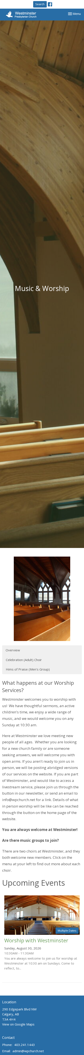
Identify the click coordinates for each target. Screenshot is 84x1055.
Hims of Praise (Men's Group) (28, 669)
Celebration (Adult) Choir (24, 660)
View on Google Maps (18, 1024)
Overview (13, 650)
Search (40, 4)
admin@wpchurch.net (28, 1051)
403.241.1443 (24, 1045)
